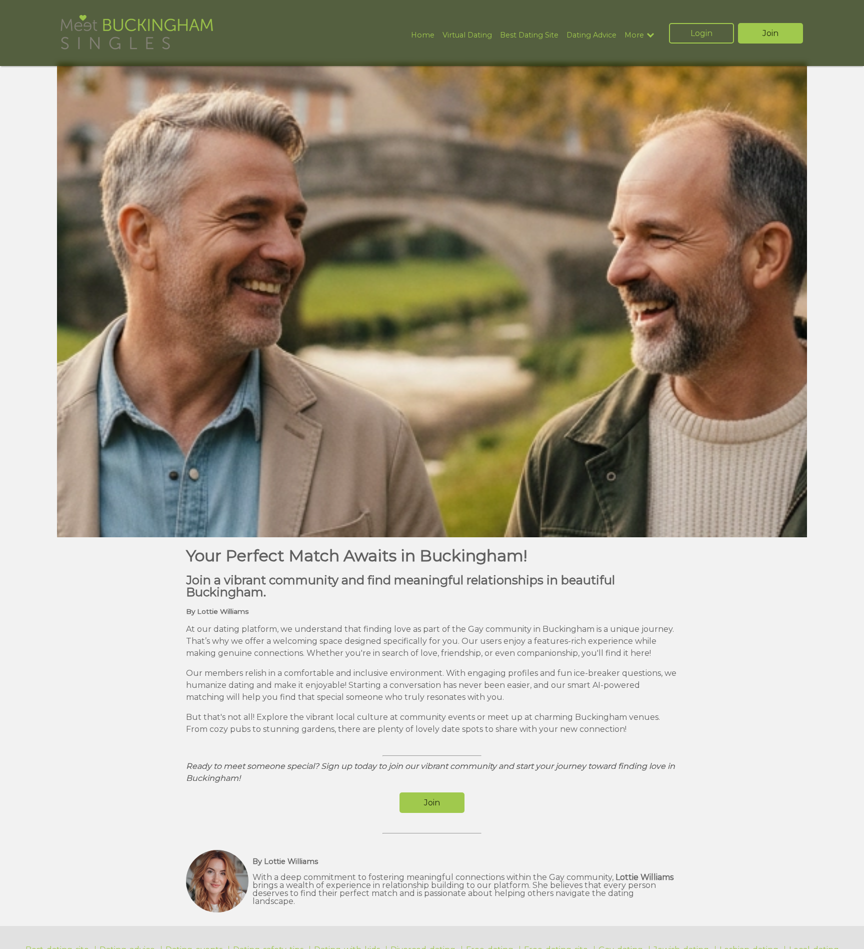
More (634, 35)
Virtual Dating (467, 35)
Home (422, 35)
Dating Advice (591, 35)
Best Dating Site (529, 35)
